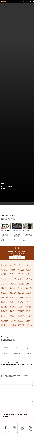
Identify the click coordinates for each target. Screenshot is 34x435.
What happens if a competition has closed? (10, 391)
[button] (31, 1)
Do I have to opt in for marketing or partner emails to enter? (13, 388)
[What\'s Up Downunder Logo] (7, 1)
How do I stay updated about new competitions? (11, 398)
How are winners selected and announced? (10, 385)
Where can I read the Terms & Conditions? (10, 404)
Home (2, 181)
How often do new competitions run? (9, 382)
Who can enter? (6, 379)
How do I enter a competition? (8, 371)
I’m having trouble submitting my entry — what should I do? (13, 401)
